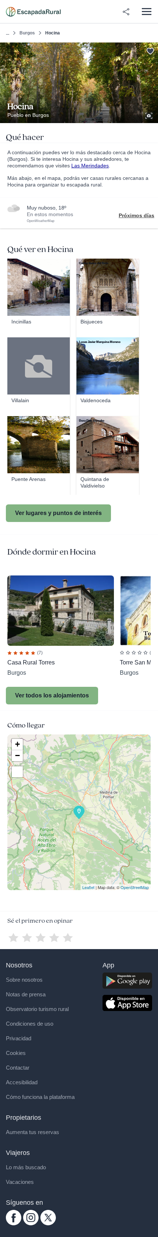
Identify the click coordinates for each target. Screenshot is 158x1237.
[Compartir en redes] (126, 12)
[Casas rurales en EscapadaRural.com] (33, 11)
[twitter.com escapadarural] (48, 1223)
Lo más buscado (26, 1167)
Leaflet (88, 887)
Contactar (17, 1067)
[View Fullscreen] (17, 771)
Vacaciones (20, 1182)
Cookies (16, 1053)
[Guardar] (150, 50)
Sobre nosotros (24, 980)
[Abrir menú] (146, 11)
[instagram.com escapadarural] (31, 1223)
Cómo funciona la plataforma (40, 1097)
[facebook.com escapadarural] (13, 1223)
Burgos (27, 33)
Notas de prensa (26, 994)
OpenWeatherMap (40, 221)
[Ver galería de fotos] (149, 115)
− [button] (17, 755)
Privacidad (18, 1038)
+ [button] (17, 744)
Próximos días (136, 215)
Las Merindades (90, 165)
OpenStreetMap (135, 887)
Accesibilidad (21, 1082)
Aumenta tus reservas (32, 1132)
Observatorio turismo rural (37, 1009)
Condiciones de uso (29, 1024)
